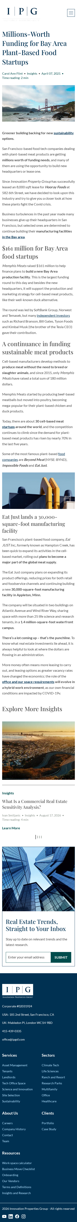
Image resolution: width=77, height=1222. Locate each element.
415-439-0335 (11, 1031)
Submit (61, 957)
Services (9, 1055)
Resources (11, 1153)
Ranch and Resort (53, 1077)
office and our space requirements (28, 682)
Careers (7, 1123)
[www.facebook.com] (17, 1216)
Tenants (7, 1071)
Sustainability (11, 1101)
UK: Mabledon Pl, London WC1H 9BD (27, 1022)
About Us (10, 1113)
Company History (14, 1129)
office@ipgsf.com (13, 1039)
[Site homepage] (21, 13)
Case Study (49, 1129)
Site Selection (11, 1095)
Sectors (48, 1055)
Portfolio (48, 1123)
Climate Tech (50, 1065)
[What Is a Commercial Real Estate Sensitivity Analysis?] (38, 750)
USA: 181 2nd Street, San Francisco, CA (28, 1014)
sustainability (64, 133)
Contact (7, 1135)
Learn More (11, 828)
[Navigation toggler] (71, 13)
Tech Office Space (13, 1083)
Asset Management (14, 1065)
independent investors (53, 315)
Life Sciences (50, 1071)
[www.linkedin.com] (11, 1216)
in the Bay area (13, 237)
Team (5, 1141)
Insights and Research (16, 1193)
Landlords (8, 1077)
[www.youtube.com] (4, 1216)
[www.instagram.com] (23, 1216)
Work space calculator (17, 1163)
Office (46, 1095)
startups (8, 427)
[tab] (35, 837)
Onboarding (10, 1175)
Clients (48, 1113)
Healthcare (49, 1101)
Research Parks (52, 1083)
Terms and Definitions (16, 1187)
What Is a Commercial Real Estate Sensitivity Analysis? (34, 804)
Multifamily (49, 1089)
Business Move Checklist (18, 1169)
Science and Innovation (17, 1089)
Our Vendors (10, 1181)
